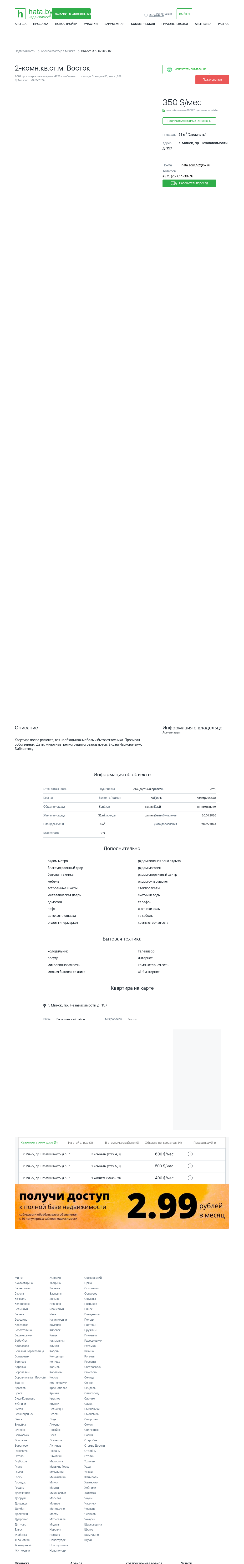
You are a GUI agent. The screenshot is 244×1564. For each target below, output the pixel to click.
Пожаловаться (212, 79)
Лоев (53, 1435)
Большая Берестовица (29, 1351)
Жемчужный (23, 1545)
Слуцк (88, 1403)
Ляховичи (56, 1456)
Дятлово (20, 1524)
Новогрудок (58, 1540)
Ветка (18, 1419)
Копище (55, 1361)
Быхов (19, 1409)
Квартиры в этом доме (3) (39, 1142)
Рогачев (89, 1356)
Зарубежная (114, 24)
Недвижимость (25, 51)
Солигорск (91, 1430)
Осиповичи (91, 1288)
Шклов (88, 1529)
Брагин (19, 1382)
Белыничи (21, 1309)
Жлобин (55, 1278)
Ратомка (90, 1346)
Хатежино (91, 1482)
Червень (89, 1508)
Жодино (55, 1283)
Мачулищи (57, 1472)
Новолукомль (59, 1545)
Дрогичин (21, 1514)
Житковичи (22, 1550)
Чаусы (88, 1498)
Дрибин (20, 1508)
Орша (88, 1283)
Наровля (55, 1529)
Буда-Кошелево (25, 1398)
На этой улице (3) (80, 1142)
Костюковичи (58, 1382)
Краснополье (58, 1388)
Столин (89, 1456)
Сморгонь (91, 1419)
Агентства (203, 24)
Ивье (53, 1314)
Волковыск (22, 1435)
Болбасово (22, 1346)
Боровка (20, 1367)
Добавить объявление (73, 14)
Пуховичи (90, 1335)
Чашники (90, 1503)
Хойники (90, 1487)
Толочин (90, 1461)
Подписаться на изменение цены (189, 121)
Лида (53, 1419)
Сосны (88, 1435)
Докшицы (21, 1503)
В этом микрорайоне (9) (122, 1142)
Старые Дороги (94, 1445)
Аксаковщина (24, 1283)
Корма (54, 1377)
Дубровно (21, 1519)
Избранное (146, 15)
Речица (89, 1351)
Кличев (54, 1346)
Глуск (18, 1466)
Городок (20, 1482)
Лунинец (55, 1445)
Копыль (55, 1367)
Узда (87, 1466)
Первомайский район (70, 1019)
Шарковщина (93, 1524)
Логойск (55, 1430)
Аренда (20, 24)
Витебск (20, 1430)
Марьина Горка (59, 1466)
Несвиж (55, 1535)
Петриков (90, 1304)
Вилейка (20, 1424)
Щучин (88, 1540)
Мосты (54, 1514)
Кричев (54, 1393)
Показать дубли (204, 1142)
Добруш (20, 1498)
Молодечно (57, 1508)
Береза (19, 1314)
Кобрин (55, 1351)
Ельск (18, 1529)
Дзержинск (22, 1493)
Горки (18, 1477)
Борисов (20, 1361)
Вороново (21, 1445)
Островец (90, 1293)
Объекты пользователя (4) (163, 1142)
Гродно (19, 1487)
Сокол (88, 1424)
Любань (55, 1451)
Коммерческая (143, 24)
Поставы (90, 1325)
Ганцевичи (21, 1451)
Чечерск (89, 1519)
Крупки (54, 1403)
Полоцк (89, 1319)
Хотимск (90, 1493)
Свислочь (90, 1372)
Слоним (89, 1398)
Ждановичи (22, 1540)
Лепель (54, 1414)
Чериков (90, 1514)
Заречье (55, 1288)
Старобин (90, 1440)
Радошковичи (93, 1340)
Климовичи (57, 1340)
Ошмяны (90, 1299)
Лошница (56, 1440)
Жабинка (21, 1535)
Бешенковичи (23, 1335)
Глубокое (21, 1461)
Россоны (90, 1361)
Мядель (55, 1524)
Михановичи (58, 1493)
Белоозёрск (22, 1304)
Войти (184, 14)
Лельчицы (56, 1409)
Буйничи (20, 1403)
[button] (151, 92)
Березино (21, 1319)
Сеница (89, 1377)
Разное (223, 24)
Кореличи (56, 1372)
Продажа (40, 24)
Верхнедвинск (24, 1414)
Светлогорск (92, 1367)
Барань (19, 1293)
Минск (19, 1278)
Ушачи (88, 1472)
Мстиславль (58, 1519)
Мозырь (55, 1503)
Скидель (90, 1388)
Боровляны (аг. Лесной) (30, 1377)
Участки (91, 24)
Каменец (55, 1325)
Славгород (91, 1393)
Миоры (54, 1487)
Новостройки (66, 24)
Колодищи (57, 1356)
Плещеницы (92, 1314)
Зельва (54, 1299)
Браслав (20, 1388)
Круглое (55, 1398)
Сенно (88, 1382)
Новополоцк (58, 1550)
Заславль (56, 1293)
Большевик (22, 1356)
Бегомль (20, 1299)
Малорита (56, 1461)
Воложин (21, 1440)
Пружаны (90, 1330)
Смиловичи (92, 1409)
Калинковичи (58, 1319)
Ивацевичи (57, 1309)
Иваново (55, 1304)
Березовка (21, 1325)
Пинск (88, 1309)
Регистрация (164, 13)
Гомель (19, 1472)
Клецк (53, 1335)
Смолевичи (91, 1414)
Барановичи (22, 1288)
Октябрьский (93, 1278)
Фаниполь (91, 1477)
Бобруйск (21, 1340)
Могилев (55, 1498)
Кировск (55, 1330)
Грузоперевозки (175, 24)
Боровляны (22, 1372)
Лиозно (55, 1424)
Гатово (19, 1456)
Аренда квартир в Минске (58, 51)
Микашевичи (58, 1477)
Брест (18, 1393)
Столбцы (90, 1451)
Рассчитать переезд (193, 183)
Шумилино (91, 1535)
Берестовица (23, 1330)
